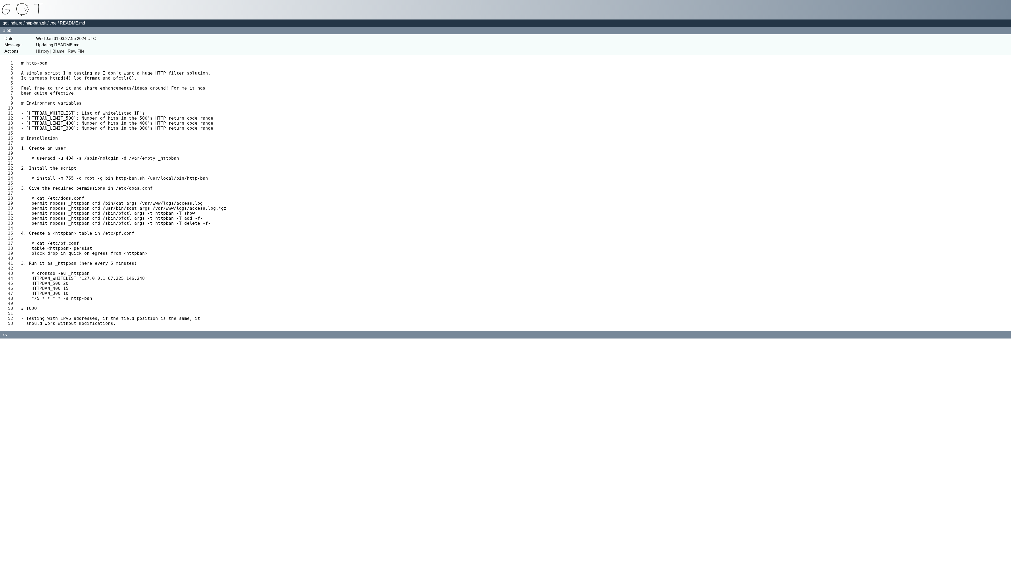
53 (12, 323)
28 (12, 198)
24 (12, 178)
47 (12, 293)
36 (12, 238)
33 (12, 223)
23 (12, 173)
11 (12, 113)
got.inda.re (12, 23)
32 (12, 218)
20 (12, 158)
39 (12, 253)
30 (12, 208)
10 (12, 108)
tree (53, 23)
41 (12, 263)
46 (12, 288)
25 (12, 183)
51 (12, 313)
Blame (58, 51)
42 (12, 268)
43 (12, 273)
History (42, 51)
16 (12, 138)
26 (12, 188)
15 (12, 133)
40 (12, 258)
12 (12, 118)
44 (12, 278)
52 (12, 318)
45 (12, 283)
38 (12, 248)
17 (12, 143)
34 (12, 228)
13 (12, 123)
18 (12, 148)
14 (12, 128)
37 (12, 243)
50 (12, 308)
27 (12, 193)
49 (12, 303)
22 (12, 168)
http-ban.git (36, 23)
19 (12, 153)
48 (12, 298)
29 (12, 203)
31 (12, 213)
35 (12, 233)
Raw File (76, 51)
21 (12, 163)
